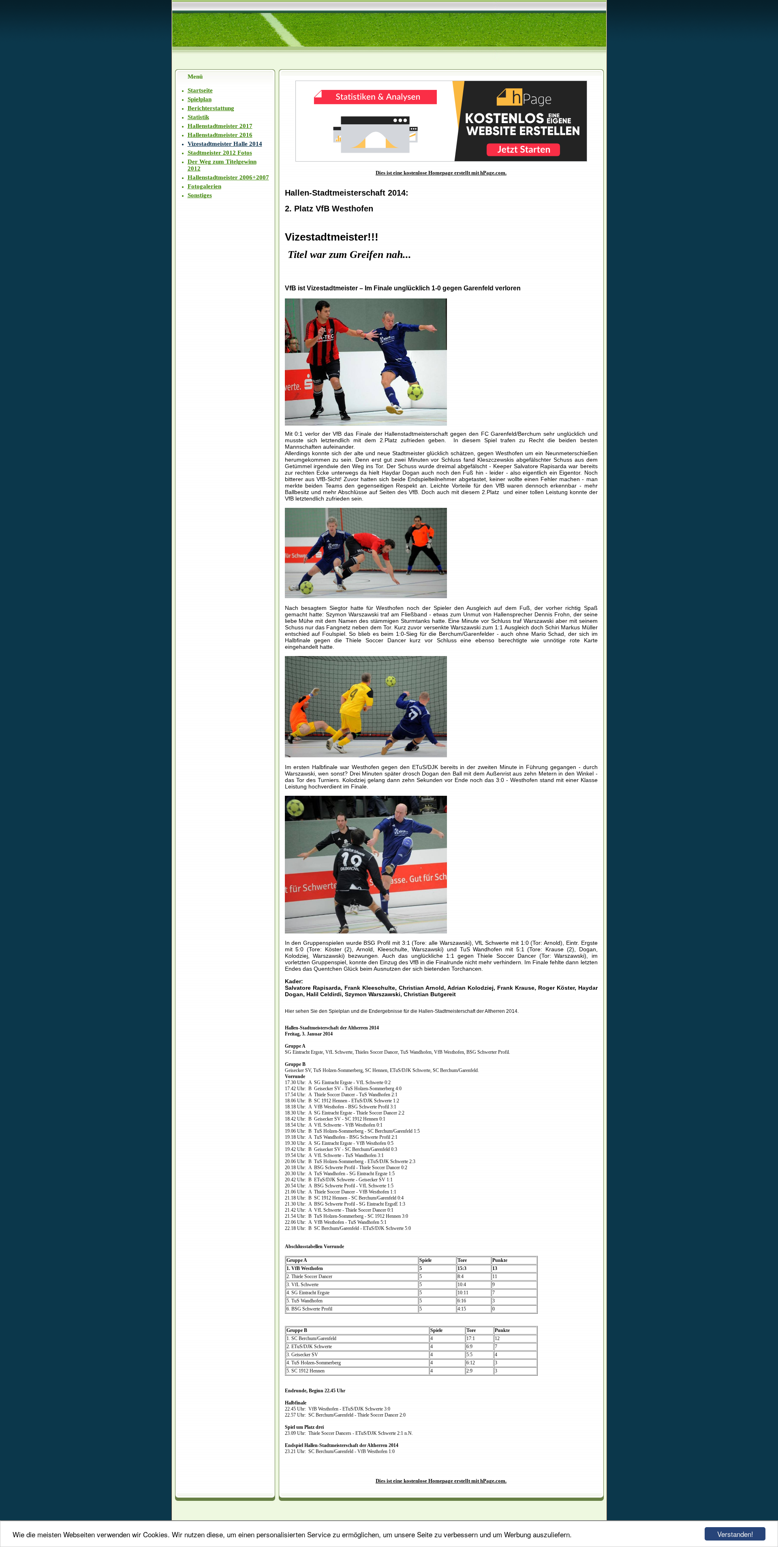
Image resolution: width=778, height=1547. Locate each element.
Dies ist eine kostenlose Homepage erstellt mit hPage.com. (441, 173)
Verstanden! (735, 1534)
